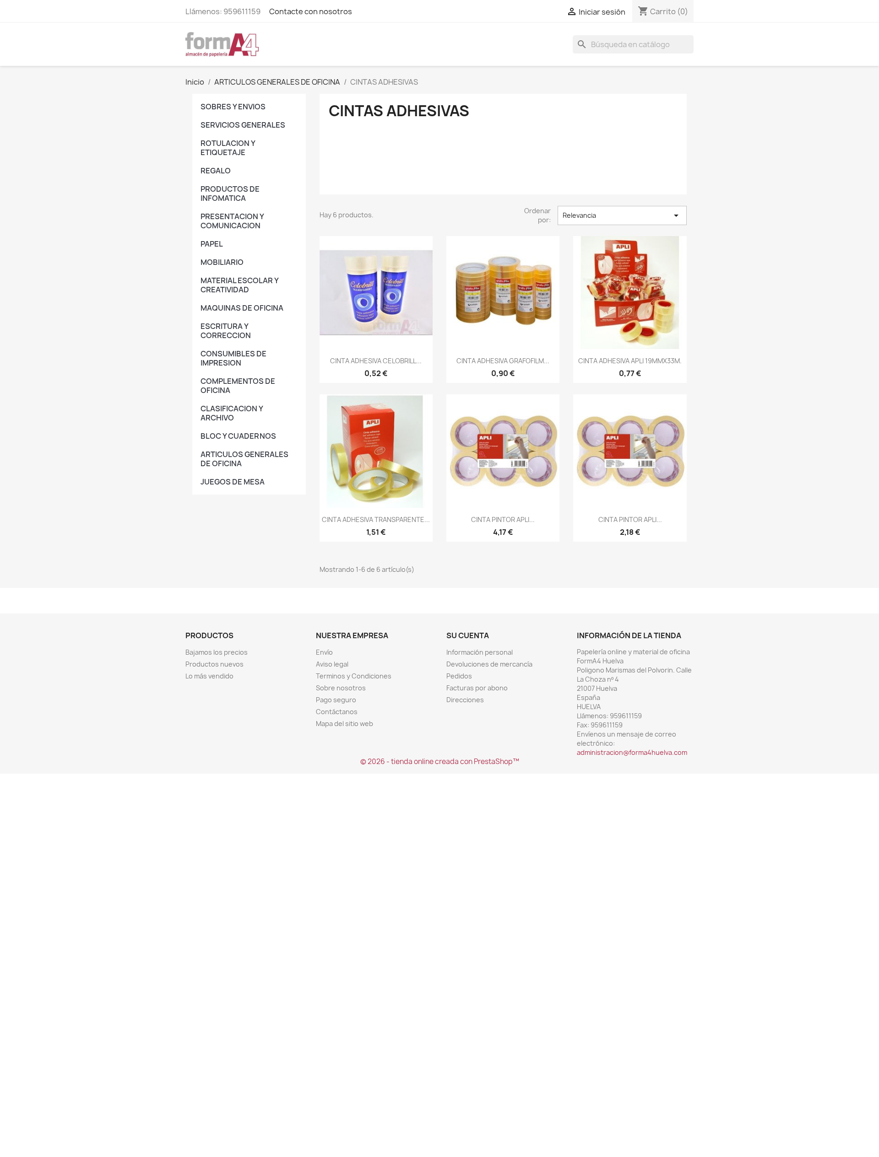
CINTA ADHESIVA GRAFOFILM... (502, 360)
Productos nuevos (214, 664)
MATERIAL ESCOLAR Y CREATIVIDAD (239, 285)
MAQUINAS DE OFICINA (242, 308)
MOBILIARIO (222, 262)
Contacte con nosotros (310, 11)
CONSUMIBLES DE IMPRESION (233, 358)
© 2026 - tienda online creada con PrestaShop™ (439, 761)
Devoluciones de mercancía (489, 664)
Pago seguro (336, 699)
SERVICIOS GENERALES (243, 125)
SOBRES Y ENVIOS (233, 107)
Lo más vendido (209, 676)
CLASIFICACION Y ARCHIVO (232, 413)
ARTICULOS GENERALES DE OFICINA (244, 458)
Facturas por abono (477, 687)
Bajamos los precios (216, 652)
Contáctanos (337, 711)
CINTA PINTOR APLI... (503, 519)
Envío (324, 652)
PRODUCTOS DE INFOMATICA (230, 193)
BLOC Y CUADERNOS (238, 436)
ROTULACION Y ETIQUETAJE (228, 147)
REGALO (216, 171)
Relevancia (622, 215)
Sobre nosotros (341, 687)
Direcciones (465, 699)
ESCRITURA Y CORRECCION (226, 330)
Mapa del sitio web (344, 723)
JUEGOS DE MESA (233, 482)
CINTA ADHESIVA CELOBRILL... (376, 360)
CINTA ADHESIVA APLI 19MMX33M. (630, 360)
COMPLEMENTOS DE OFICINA (238, 385)
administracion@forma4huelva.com (632, 752)
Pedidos (459, 676)
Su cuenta (467, 635)
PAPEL (212, 244)
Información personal (479, 652)
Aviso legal (332, 664)
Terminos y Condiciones (353, 676)
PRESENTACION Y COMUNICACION (232, 221)
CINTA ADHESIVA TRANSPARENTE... (376, 519)
